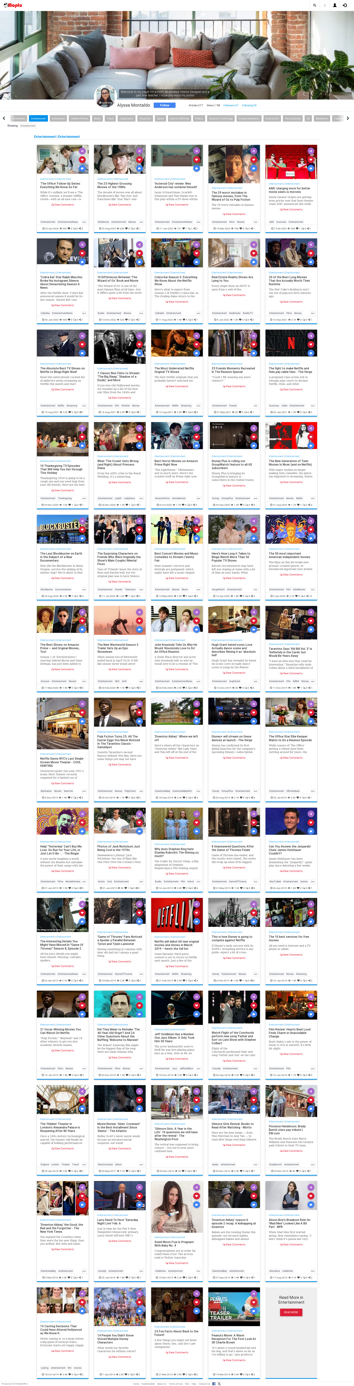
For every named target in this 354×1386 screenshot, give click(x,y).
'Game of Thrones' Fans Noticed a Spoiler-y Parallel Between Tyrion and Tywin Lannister (119, 940)
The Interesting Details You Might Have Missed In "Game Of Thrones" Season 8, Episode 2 (61, 944)
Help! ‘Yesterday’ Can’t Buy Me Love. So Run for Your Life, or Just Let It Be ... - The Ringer (61, 850)
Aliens (118, 1164)
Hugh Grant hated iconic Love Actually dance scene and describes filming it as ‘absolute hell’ (234, 650)
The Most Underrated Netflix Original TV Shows (174, 370)
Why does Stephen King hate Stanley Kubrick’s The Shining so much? (177, 852)
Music (97, 118)
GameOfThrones (238, 881)
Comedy (216, 1068)
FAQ (187, 1383)
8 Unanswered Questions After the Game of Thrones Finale (233, 848)
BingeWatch (218, 589)
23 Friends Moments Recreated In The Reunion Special (233, 370)
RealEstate (234, 313)
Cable (284, 405)
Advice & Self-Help (179, 118)
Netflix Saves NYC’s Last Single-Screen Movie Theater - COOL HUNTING (62, 762)
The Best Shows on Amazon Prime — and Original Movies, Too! (59, 648)
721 (179, 228)
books (215, 1164)
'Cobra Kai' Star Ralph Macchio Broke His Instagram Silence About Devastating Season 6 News (61, 282)
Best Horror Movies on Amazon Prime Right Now (176, 462)
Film (117, 405)
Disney (215, 498)
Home (136, 1383)
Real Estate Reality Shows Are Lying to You (232, 278)
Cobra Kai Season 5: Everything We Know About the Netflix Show (176, 280)
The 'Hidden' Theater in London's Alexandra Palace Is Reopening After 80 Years (60, 1127)
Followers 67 (231, 105)
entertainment (228, 1164)
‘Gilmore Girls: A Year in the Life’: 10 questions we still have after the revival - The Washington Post (176, 1134)
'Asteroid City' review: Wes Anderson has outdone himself (176, 185)
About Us (161, 1383)
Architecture (58, 118)
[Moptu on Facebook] (213, 1383)
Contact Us (204, 1383)
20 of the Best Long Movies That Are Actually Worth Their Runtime (289, 280)
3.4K (65, 1374)
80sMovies (103, 222)
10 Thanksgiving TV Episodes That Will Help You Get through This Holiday (61, 469)
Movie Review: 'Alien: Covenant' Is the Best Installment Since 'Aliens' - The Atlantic (118, 1127)
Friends (233, 405)
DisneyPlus (227, 498)
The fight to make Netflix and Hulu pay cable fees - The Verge (290, 370)
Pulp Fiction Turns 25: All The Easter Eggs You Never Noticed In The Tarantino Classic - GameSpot (118, 742)
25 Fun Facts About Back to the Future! (176, 1333)
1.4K (179, 319)
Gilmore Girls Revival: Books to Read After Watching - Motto (233, 1125)
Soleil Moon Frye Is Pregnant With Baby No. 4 (174, 1243)
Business (281, 222)
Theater (65, 1164)
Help (194, 1383)
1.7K (178, 504)
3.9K (236, 1374)
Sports (160, 118)
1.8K (236, 596)
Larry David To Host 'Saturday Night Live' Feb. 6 (117, 1221)
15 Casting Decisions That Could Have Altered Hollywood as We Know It (61, 1329)
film (70, 1367)
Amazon (45, 681)
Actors (101, 881)
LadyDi (118, 498)
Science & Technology (220, 118)
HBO (117, 681)
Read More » (63, 159)
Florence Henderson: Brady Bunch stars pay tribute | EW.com (287, 1129)
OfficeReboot (293, 791)
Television (130, 589)
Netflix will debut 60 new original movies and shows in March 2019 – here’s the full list (177, 945)
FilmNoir (126, 405)
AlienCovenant (105, 1164)
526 (122, 319)
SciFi (124, 681)
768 (236, 228)
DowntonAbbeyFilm (182, 791)
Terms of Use (176, 1383)
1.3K (235, 319)
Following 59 (249, 105)
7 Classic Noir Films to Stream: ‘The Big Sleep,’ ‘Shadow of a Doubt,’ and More (118, 376)
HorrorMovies (179, 498)
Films (232, 222)
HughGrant (234, 681)
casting (44, 1367)
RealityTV (248, 313)
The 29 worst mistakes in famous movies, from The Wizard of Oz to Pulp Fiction (231, 196)
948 (65, 319)
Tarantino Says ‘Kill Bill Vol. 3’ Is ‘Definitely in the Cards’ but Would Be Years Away (290, 652)
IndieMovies (299, 589)
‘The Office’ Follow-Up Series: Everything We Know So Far (60, 185)
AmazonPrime (162, 498)
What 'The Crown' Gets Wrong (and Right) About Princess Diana (117, 464)
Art (308, 118)
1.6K (65, 504)
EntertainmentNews (68, 222)
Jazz (174, 1068)
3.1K (122, 1171)
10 (310, 596)
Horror (191, 881)
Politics (199, 118)
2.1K (293, 319)
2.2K (65, 412)
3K (179, 1171)
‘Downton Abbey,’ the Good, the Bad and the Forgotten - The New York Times (61, 1228)
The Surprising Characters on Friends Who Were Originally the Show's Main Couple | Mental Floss (119, 559)
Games (304, 881)
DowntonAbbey (162, 791)
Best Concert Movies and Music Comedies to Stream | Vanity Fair (176, 557)
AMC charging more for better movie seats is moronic (289, 190)
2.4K (179, 888)
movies (77, 1367)
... (84, 222)
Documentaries (63, 589)
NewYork (68, 791)
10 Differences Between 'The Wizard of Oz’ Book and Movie (117, 278)
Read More (291, 1312)
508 (293, 228)
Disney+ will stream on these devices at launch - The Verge (232, 738)
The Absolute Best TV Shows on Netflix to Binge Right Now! (62, 370)
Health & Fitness (79, 118)
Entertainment (38, 118)
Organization (126, 118)
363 (65, 228)
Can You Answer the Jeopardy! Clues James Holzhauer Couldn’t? (290, 850)
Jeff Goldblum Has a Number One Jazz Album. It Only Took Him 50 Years (174, 1037)
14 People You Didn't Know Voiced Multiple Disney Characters (115, 1338)
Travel (110, 118)
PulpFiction (130, 791)
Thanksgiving (65, 498)
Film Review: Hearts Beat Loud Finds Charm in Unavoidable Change (289, 1032)
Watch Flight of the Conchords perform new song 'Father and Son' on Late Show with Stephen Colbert (234, 1038)
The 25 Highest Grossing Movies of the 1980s (114, 185)
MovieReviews (73, 881)
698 (122, 228)
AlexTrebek (275, 881)
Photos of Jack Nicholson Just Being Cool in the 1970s (118, 848)
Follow (164, 105)
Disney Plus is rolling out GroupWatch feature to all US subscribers (232, 464)
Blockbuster (47, 589)
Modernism (322, 118)
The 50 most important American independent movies (289, 555)
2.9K (236, 1171)
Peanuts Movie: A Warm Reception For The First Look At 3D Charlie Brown (234, 1338)
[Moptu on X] (219, 1383)
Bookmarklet (148, 1383)
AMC (271, 222)
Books (101, 313)
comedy (102, 1271)
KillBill (296, 681)
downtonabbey (219, 1271)
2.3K (179, 797)
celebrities (160, 1271)
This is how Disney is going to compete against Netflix (232, 938)
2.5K (122, 412)
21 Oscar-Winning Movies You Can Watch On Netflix (60, 1031)
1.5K (122, 504)
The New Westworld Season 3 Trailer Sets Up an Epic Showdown (117, 648)
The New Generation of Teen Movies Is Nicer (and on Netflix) (290, 462)
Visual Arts (145, 118)
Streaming (72, 405)
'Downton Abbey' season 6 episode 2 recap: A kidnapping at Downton (234, 1223)
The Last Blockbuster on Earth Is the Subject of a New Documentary (61, 557)
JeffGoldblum (186, 1068)
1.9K (65, 687)
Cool (109, 881)
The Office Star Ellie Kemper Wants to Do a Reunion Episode (290, 738)
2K (236, 412)
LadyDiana (129, 498)
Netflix (61, 405)
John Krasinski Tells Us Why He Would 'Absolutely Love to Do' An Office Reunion (176, 648)
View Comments (64, 204)
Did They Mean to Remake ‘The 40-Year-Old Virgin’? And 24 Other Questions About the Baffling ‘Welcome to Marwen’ (118, 1034)
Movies (132, 222)
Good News (19, 118)
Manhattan (46, 791)
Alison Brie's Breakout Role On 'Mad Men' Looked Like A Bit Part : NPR (289, 1223)
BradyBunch (275, 1164)
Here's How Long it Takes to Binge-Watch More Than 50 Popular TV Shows (231, 557)
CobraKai (45, 313)
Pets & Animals (293, 118)
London (55, 1164)
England (45, 1164)
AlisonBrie (274, 1271)
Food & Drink (272, 118)
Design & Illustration (249, 118)
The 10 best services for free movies (289, 938)
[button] (315, 5)
